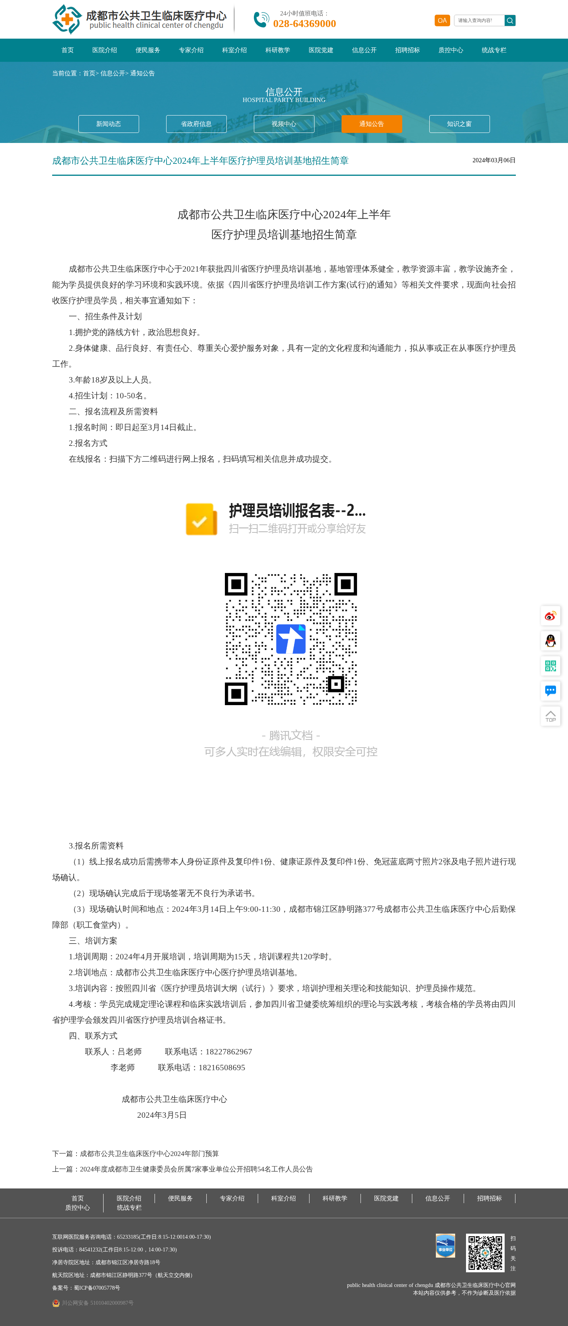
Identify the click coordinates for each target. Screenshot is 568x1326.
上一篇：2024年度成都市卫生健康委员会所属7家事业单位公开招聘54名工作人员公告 (182, 1169)
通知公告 (142, 73)
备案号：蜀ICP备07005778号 (86, 1288)
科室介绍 (234, 50)
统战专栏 (494, 50)
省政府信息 (196, 124)
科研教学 (277, 50)
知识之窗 (459, 124)
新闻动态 (108, 124)
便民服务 (148, 50)
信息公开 (364, 50)
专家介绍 (191, 50)
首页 (67, 50)
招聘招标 (407, 50)
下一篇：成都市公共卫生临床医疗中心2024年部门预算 (135, 1154)
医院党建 (321, 50)
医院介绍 (104, 50)
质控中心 (451, 50)
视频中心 (284, 124)
